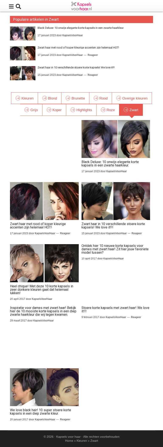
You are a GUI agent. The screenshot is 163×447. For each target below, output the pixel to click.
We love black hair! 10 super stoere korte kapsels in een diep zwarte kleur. (40, 411)
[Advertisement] (44, 146)
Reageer (93, 55)
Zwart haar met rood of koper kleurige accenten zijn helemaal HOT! (78, 47)
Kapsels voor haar (68, 436)
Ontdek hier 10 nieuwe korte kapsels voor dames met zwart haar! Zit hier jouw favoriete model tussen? (115, 249)
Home (69, 440)
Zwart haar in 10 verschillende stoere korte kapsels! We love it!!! (76, 67)
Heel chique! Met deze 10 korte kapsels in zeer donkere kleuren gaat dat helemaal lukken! (41, 289)
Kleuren (82, 440)
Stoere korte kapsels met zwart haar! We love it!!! (115, 309)
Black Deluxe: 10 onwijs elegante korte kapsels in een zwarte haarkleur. (81, 27)
